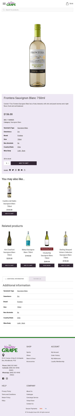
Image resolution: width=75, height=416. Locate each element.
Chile (19, 147)
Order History (55, 355)
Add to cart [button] (9, 213)
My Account (55, 352)
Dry (18, 132)
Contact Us (30, 404)
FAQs (3, 401)
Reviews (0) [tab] (37, 278)
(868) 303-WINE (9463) (14, 369)
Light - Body (21, 151)
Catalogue (30, 394)
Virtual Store (30, 401)
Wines (29, 355)
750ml (19, 139)
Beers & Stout (31, 358)
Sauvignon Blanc (16, 122)
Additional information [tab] (15, 278)
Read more (46, 265)
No (18, 143)
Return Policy (6, 397)
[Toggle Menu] (4, 3)
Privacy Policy (6, 391)
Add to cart (24, 163)
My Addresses (56, 358)
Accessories (31, 361)
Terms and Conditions (9, 394)
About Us (29, 391)
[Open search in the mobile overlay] (37, 10)
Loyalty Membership (57, 361)
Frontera (20, 135)
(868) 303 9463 (12, 365)
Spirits (29, 352)
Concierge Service (32, 397)
